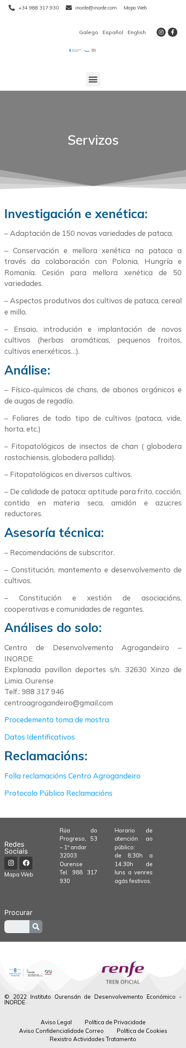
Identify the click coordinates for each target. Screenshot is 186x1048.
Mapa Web (18, 874)
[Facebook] (25, 863)
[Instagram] (161, 32)
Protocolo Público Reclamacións (58, 792)
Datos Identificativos (39, 736)
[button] (93, 79)
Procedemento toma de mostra (56, 719)
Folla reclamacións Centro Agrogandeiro (72, 775)
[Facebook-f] (172, 32)
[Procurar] (35, 926)
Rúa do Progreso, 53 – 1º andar (79, 839)
